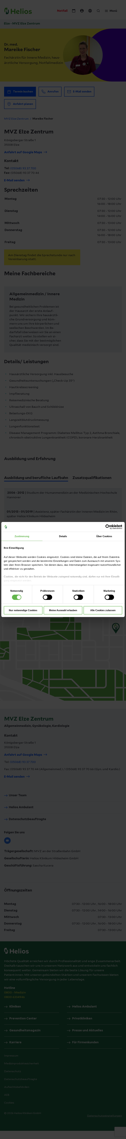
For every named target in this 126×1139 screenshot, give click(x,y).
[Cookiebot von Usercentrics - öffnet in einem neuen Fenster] (108, 526)
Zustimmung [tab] (22, 536)
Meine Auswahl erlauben (63, 610)
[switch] (47, 597)
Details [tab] (63, 536)
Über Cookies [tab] (104, 536)
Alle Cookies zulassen (103, 610)
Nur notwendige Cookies (23, 610)
